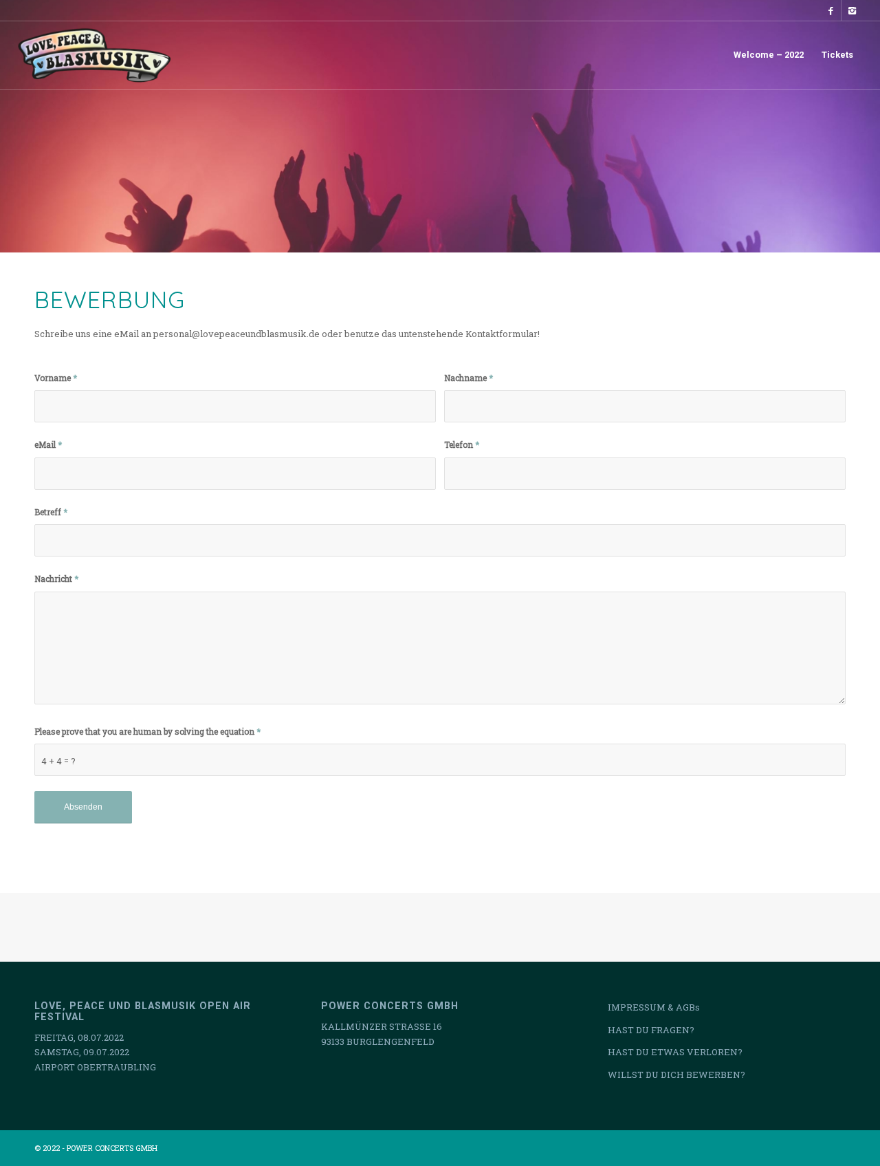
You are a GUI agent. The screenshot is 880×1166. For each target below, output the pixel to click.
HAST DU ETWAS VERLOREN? (675, 1052)
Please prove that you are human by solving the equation (147, 731)
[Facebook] (831, 10)
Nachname (468, 377)
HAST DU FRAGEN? (651, 1030)
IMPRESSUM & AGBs (654, 1007)
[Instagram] (852, 10)
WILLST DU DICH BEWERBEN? (676, 1074)
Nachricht (56, 578)
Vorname (55, 377)
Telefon (461, 444)
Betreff (50, 511)
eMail (48, 444)
